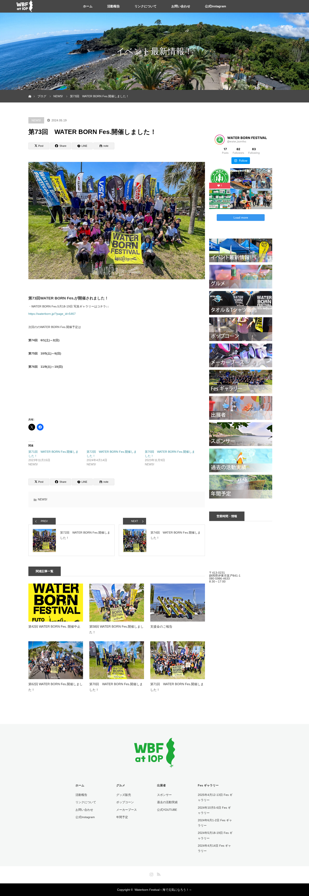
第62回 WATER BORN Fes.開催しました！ (55, 686)
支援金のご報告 (161, 626)
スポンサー (164, 794)
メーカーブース (126, 809)
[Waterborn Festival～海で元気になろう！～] (154, 765)
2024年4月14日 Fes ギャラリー (214, 848)
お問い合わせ (180, 6)
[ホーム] (29, 91)
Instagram (151, 873)
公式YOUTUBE (167, 809)
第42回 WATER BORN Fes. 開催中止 (54, 626)
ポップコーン (125, 802)
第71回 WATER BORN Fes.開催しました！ (177, 686)
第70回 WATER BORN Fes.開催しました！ (116, 686)
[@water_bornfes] (219, 139)
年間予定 (122, 817)
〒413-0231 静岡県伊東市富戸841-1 (224, 574)
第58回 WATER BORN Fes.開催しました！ (116, 629)
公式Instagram (215, 6)
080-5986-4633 (219, 578)
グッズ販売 (123, 794)
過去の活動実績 (167, 802)
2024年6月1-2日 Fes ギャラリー (215, 823)
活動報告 (113, 6)
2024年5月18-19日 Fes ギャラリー (215, 835)
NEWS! (36, 120)
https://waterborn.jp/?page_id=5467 (52, 313)
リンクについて (146, 6)
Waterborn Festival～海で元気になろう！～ (163, 889)
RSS (158, 873)
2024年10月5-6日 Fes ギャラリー (214, 810)
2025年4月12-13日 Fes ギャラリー (215, 797)
